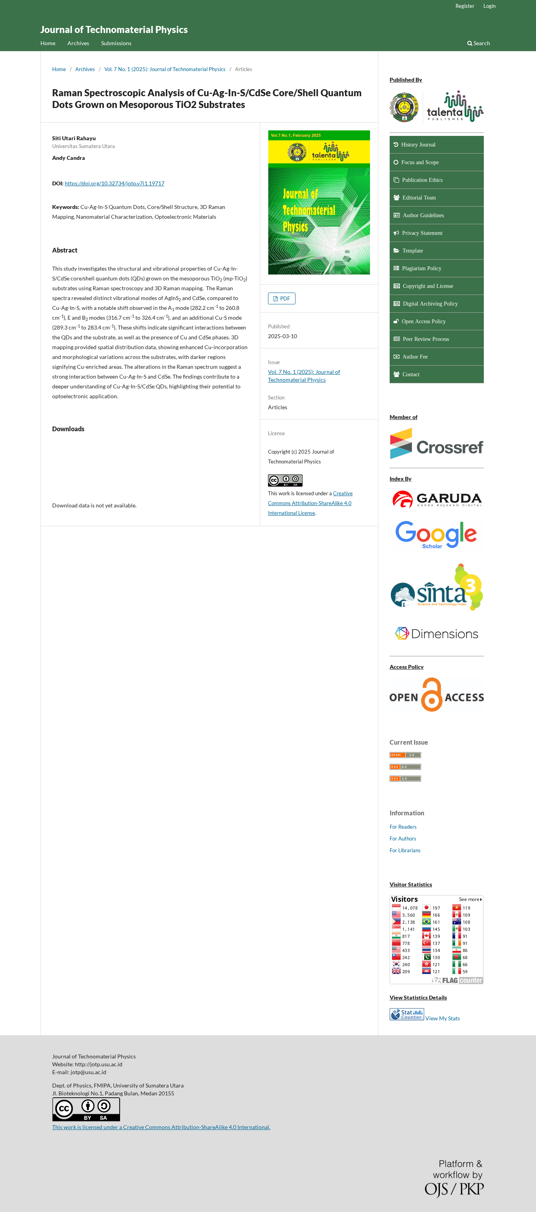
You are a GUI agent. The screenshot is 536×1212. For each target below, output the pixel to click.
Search (481, 43)
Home (47, 43)
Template (411, 250)
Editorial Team (417, 197)
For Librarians (405, 850)
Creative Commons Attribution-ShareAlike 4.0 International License (310, 503)
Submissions (116, 43)
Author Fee (413, 356)
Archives (78, 43)
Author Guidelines (422, 215)
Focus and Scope (418, 162)
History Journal (417, 144)
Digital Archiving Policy (429, 303)
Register (465, 6)
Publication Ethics (421, 180)
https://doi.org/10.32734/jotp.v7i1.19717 (114, 183)
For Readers (403, 827)
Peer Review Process (424, 339)
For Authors (403, 838)
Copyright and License (426, 286)
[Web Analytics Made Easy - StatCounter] (407, 1018)
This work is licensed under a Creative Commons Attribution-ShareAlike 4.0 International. (161, 1127)
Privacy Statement (421, 233)
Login (489, 6)
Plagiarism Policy (420, 268)
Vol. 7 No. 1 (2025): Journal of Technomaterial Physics (165, 69)
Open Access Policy (422, 321)
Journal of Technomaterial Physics (114, 29)
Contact (409, 374)
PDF (284, 298)
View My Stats (442, 1018)
